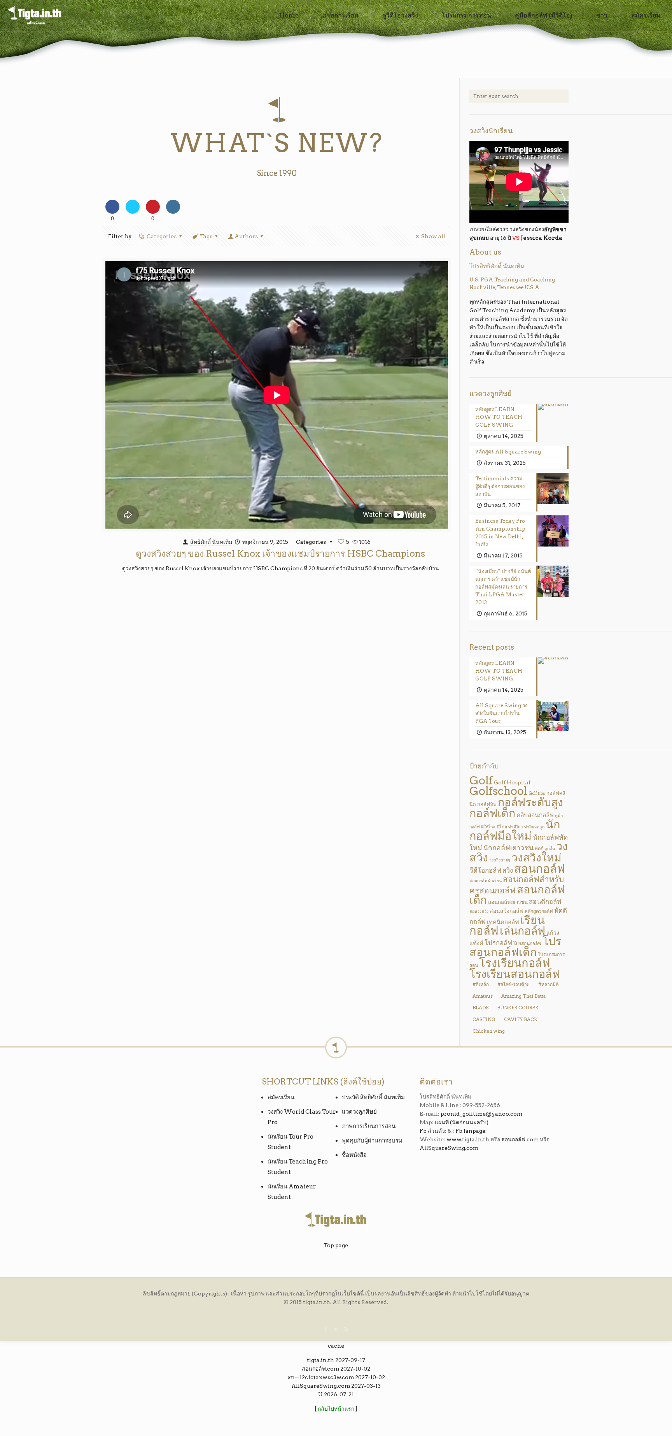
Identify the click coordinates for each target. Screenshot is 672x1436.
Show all (433, 236)
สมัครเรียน (281, 1097)
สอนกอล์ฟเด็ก (517, 895)
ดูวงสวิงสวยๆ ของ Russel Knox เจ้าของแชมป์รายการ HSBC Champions (280, 553)
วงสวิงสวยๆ (499, 860)
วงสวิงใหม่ (536, 857)
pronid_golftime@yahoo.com (481, 1114)
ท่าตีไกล (515, 827)
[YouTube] (336, 1329)
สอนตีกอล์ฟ (545, 901)
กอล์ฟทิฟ (487, 804)
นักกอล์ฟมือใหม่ (514, 829)
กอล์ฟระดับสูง (530, 802)
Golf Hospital (512, 782)
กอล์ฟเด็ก (492, 813)
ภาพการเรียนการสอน (369, 1126)
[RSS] (346, 1329)
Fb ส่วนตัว (432, 1131)
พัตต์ (539, 848)
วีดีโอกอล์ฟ (485, 870)
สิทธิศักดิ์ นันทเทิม (211, 542)
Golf (481, 780)
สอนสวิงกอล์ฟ (506, 910)
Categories (162, 236)
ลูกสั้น (549, 848)
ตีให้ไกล (488, 827)
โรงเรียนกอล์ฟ (514, 963)
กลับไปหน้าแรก (336, 1409)
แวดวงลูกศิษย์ (359, 1111)
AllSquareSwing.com (449, 1148)
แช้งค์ (476, 943)
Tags (206, 236)
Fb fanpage (470, 1131)
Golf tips (536, 793)
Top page (336, 1245)
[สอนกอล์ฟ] (336, 1417)
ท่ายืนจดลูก (534, 827)
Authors (246, 236)
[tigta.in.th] (35, 15)
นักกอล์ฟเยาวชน (508, 848)
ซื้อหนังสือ (354, 1154)
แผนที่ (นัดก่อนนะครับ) (461, 1122)
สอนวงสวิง (478, 911)
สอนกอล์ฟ (539, 868)
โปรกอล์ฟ (498, 943)
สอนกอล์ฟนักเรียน (485, 880)
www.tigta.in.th (467, 1139)
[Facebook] (325, 1329)
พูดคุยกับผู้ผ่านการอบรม (372, 1140)
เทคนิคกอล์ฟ (503, 922)
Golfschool (498, 791)
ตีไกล (502, 827)
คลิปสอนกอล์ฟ (535, 815)
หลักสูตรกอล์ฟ (539, 911)
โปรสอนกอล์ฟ (527, 943)
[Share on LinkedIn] (173, 211)
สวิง (507, 870)
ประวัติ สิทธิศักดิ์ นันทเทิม (373, 1097)
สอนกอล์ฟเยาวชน (508, 902)
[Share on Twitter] (133, 211)
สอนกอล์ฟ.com (520, 1139)
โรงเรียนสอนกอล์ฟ (514, 974)
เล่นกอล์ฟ (522, 930)
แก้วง (552, 932)
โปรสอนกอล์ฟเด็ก (515, 946)
